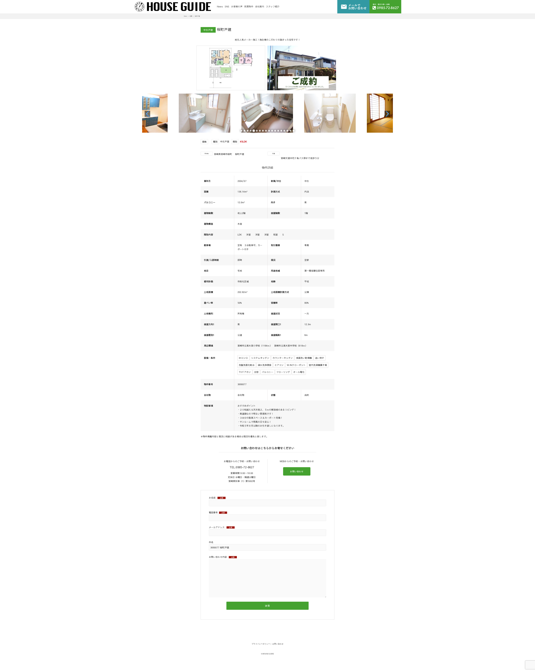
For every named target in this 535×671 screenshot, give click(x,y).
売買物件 (248, 6)
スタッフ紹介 (272, 6)
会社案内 (259, 6)
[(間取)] (231, 89)
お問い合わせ (296, 471)
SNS (227, 6)
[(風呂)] (205, 114)
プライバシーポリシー (261, 644)
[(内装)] (142, 114)
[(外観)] (302, 89)
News (220, 6)
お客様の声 (236, 6)
